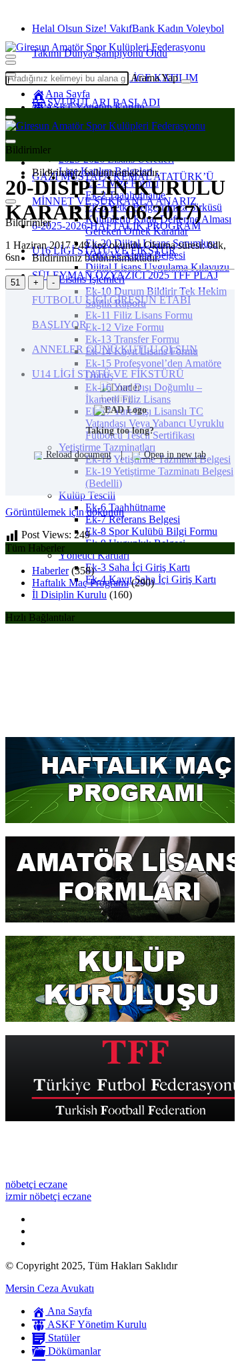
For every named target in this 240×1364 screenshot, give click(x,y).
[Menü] (10, 63)
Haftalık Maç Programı (80, 582)
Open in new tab (173, 455)
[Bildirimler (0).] (10, 141)
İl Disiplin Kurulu (69, 594)
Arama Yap (154, 77)
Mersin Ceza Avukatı (49, 1288)
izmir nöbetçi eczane (48, 1196)
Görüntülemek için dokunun (64, 512)
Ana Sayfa (67, 93)
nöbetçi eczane (36, 1184)
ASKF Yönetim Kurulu (95, 107)
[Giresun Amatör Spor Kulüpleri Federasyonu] (105, 47)
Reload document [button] (77, 455)
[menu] (10, 75)
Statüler (62, 1337)
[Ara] (186, 81)
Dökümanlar (73, 1351)
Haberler (50, 570)
